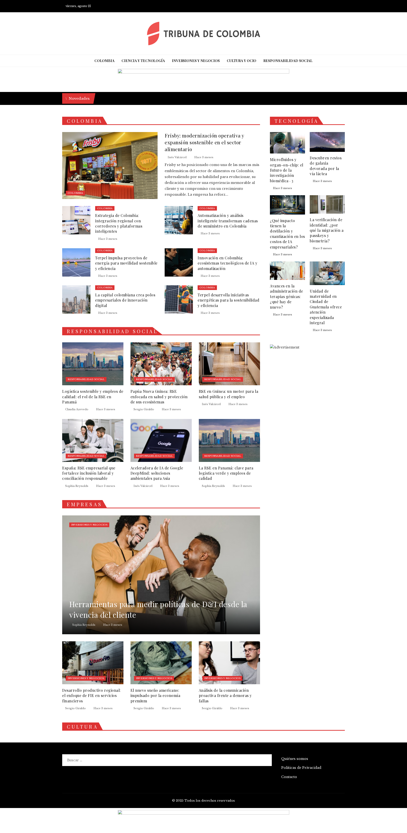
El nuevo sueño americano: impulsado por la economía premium (155, 695)
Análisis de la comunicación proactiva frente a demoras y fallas (225, 695)
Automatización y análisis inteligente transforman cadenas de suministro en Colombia (228, 220)
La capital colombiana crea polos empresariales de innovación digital (125, 300)
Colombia (75, 193)
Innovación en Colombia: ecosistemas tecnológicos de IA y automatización (227, 263)
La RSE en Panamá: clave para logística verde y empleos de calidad (226, 473)
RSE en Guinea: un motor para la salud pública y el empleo (228, 394)
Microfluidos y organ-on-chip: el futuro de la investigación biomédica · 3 (286, 170)
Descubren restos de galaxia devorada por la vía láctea (326, 165)
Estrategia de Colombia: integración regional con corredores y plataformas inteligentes (118, 223)
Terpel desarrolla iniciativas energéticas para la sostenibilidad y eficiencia (228, 300)
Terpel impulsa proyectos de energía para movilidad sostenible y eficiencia (126, 263)
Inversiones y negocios (89, 524)
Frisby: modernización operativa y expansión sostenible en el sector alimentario (204, 142)
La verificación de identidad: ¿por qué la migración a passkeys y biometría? (326, 230)
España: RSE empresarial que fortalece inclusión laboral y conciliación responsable (88, 473)
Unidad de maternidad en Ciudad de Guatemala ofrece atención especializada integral (326, 307)
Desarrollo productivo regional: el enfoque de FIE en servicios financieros (91, 695)
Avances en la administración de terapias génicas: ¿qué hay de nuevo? (286, 296)
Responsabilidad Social (86, 379)
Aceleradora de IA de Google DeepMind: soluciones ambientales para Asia (156, 473)
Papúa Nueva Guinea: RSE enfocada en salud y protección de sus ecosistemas (159, 396)
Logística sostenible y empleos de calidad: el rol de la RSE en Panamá (92, 396)
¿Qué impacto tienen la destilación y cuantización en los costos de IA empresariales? (287, 233)
